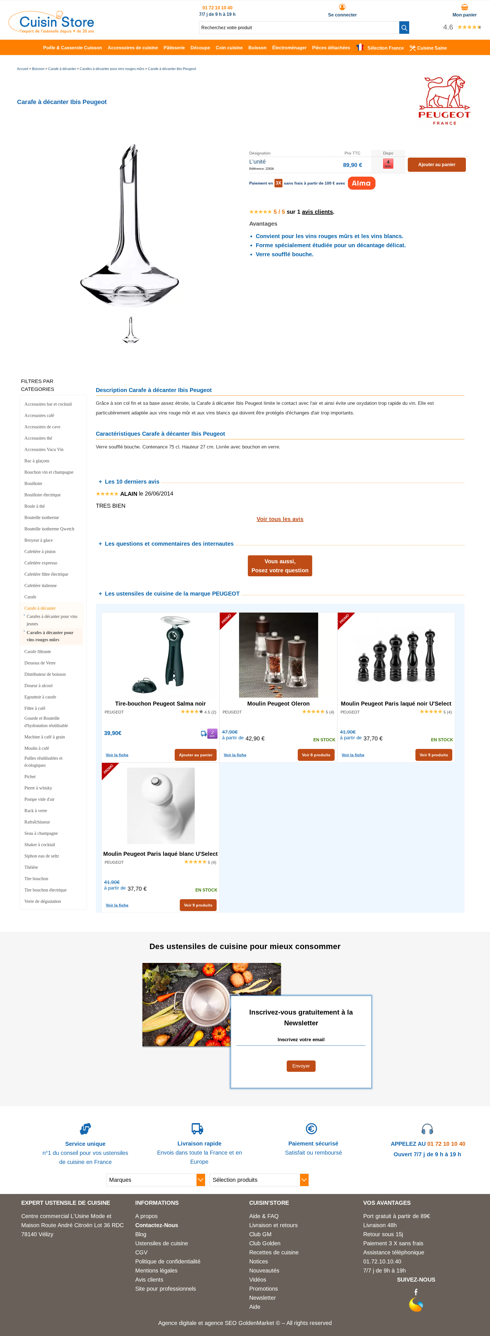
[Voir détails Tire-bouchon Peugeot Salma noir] (160, 655)
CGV (141, 1252)
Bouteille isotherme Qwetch (49, 528)
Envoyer (301, 1066)
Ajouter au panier (195, 755)
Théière (31, 867)
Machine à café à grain (44, 736)
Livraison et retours (273, 1225)
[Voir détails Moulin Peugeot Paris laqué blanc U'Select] (160, 805)
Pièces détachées (331, 47)
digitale (188, 1323)
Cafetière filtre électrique (46, 574)
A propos (146, 1216)
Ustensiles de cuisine (161, 1243)
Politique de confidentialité (167, 1261)
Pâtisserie (174, 47)
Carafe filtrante (37, 651)
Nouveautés (264, 1270)
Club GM (260, 1234)
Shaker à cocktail (39, 844)
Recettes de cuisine (274, 1252)
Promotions (263, 1289)
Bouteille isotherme (41, 517)
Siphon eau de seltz (41, 856)
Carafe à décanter (62, 69)
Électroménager (289, 47)
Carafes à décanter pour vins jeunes (52, 620)
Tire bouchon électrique (45, 890)
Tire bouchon (36, 878)
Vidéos (257, 1279)
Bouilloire (33, 483)
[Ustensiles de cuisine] (51, 31)
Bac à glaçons (36, 460)
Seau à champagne (41, 833)
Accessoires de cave (42, 426)
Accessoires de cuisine (133, 47)
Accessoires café (39, 415)
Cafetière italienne (40, 585)
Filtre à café (34, 708)
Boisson (257, 47)
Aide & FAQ (264, 1216)
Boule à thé (34, 506)
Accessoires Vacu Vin (44, 449)
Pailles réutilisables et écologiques (43, 762)
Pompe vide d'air (39, 799)
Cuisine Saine (432, 48)
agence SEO (221, 1323)
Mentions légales (156, 1270)
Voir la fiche (117, 755)
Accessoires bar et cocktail (48, 404)
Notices (258, 1261)
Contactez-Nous (156, 1225)
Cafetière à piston (40, 551)
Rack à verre (35, 810)
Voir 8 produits (316, 755)
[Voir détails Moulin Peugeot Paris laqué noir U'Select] (396, 655)
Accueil (22, 69)
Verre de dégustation (42, 901)
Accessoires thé (38, 438)
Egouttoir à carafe (40, 697)
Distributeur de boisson (45, 674)
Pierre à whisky (38, 787)
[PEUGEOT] (444, 126)
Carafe (30, 596)
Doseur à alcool (38, 685)
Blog (140, 1234)
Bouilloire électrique (42, 494)
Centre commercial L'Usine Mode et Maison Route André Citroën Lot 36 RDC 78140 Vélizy (72, 1225)
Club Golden (264, 1243)
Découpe (200, 47)
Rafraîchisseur (37, 822)
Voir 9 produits (434, 755)
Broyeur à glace (38, 540)
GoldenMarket (257, 1323)
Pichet (29, 776)
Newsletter (262, 1298)
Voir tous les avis (280, 519)
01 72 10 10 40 (217, 7)
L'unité (257, 161)
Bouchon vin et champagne (48, 472)
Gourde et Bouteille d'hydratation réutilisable (46, 722)
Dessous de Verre (40, 662)
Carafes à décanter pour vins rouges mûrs (112, 69)
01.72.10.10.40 (382, 1261)
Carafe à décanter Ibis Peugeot (172, 69)
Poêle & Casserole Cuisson (72, 47)
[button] (404, 27)
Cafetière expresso (40, 562)
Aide (254, 1307)
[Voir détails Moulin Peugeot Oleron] (278, 655)
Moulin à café (36, 748)
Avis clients (149, 1279)
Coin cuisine (229, 47)
